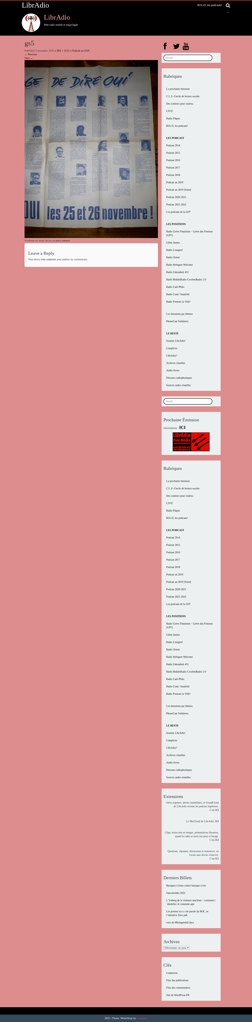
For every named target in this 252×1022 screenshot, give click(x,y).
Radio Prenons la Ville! (178, 301)
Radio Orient (173, 257)
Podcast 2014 (173, 145)
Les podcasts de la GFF (178, 212)
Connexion (171, 973)
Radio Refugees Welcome (179, 264)
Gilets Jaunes (173, 242)
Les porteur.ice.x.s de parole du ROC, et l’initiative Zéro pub (187, 913)
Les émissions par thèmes (179, 314)
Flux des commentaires (178, 987)
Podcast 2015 (173, 152)
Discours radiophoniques (179, 377)
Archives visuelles (175, 363)
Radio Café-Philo (175, 287)
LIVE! (169, 111)
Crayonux (142, 1018)
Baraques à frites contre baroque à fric (186, 885)
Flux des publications (177, 980)
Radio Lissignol (174, 250)
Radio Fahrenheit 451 (177, 272)
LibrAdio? (171, 355)
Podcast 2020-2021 (176, 197)
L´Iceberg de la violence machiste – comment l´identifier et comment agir (190, 902)
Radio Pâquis (173, 118)
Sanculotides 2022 (175, 893)
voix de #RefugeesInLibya (180, 922)
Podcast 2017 (173, 167)
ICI (217, 810)
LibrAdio (35, 5)
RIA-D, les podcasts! (209, 5)
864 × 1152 (63, 50)
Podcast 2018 (173, 175)
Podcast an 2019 (80, 50)
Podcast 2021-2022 (176, 204)
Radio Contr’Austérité (177, 294)
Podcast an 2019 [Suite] (178, 189)
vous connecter (48, 259)
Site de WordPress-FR (177, 995)
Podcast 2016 (173, 160)
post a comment (63, 240)
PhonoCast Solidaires (177, 321)
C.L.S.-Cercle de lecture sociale (182, 96)
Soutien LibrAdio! (176, 340)
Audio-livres (172, 370)
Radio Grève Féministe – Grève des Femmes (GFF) (189, 233)
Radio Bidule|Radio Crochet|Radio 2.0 (186, 279)
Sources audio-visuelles (178, 385)
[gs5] (91, 148)
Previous (31, 54)
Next (29, 58)
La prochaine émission (178, 89)
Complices (171, 348)
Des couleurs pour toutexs (179, 103)
